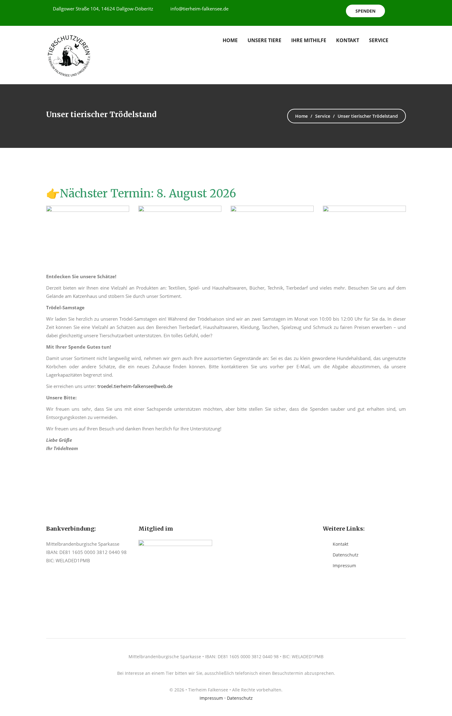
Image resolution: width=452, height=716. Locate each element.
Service (378, 40)
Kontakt (347, 40)
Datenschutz (346, 555)
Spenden (365, 11)
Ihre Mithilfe (308, 40)
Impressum (344, 565)
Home (230, 40)
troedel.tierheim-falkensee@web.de (134, 386)
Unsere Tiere (264, 40)
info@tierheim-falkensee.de (199, 9)
